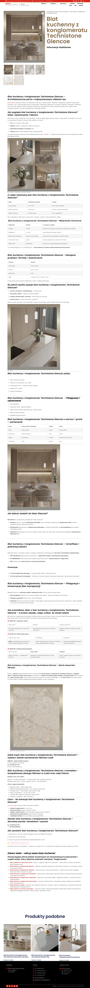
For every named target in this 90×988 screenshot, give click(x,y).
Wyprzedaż (80, 3)
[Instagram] (83, 1)
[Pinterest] (76, 1)
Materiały (53, 3)
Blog (70, 5)
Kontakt (81, 5)
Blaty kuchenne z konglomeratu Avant (21, 862)
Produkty (43, 3)
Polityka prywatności (70, 986)
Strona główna (50, 11)
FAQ (75, 5)
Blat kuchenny (11, 103)
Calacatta (46, 134)
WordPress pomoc (80, 986)
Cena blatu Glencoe (12, 805)
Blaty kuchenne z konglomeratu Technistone (23, 874)
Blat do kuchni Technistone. (62, 11)
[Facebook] (74, 1)
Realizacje (63, 3)
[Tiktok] (79, 1)
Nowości (72, 3)
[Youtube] (81, 1)
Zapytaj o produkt (8, 960)
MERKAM (7, 3)
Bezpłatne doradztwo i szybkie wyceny (19, 843)
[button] (43, 13)
